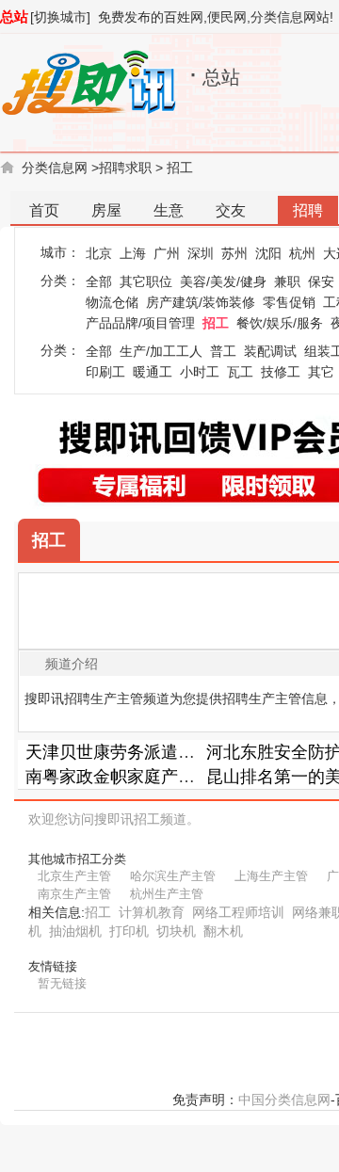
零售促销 (289, 302)
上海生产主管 (271, 876)
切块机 (176, 931)
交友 (231, 210)
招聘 (308, 210)
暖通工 (152, 371)
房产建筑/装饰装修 (200, 302)
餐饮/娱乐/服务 (279, 322)
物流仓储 (112, 302)
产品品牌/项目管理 (140, 322)
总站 (14, 16)
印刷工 (105, 371)
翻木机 (223, 931)
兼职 (287, 281)
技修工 (280, 371)
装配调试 (270, 351)
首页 (44, 210)
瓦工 (240, 371)
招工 (180, 167)
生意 (168, 210)
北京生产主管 (74, 876)
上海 (133, 253)
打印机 (129, 931)
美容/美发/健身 (223, 281)
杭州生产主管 (166, 894)
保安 (321, 281)
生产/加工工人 (161, 351)
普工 (223, 351)
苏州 (234, 253)
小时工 (199, 371)
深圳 (200, 253)
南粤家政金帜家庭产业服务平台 (144, 776)
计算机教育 (152, 912)
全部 (99, 281)
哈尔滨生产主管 (173, 876)
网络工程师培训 (238, 912)
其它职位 (146, 281)
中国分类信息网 (284, 1099)
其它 (321, 371)
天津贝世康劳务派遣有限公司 (135, 752)
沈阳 (268, 253)
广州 (166, 253)
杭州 (302, 253)
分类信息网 (55, 167)
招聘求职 (125, 167)
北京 (99, 253)
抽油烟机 (75, 931)
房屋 (106, 210)
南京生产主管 (74, 894)
